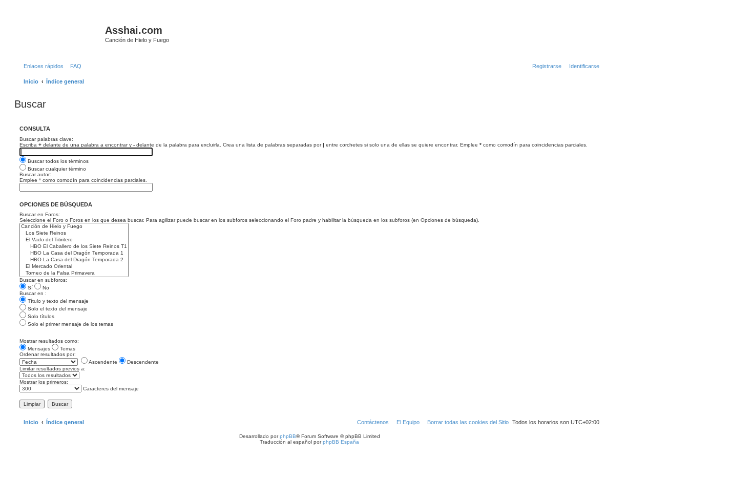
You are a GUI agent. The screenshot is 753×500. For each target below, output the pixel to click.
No (45, 287)
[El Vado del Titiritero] (74, 240)
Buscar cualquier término (56, 169)
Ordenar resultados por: (47, 354)
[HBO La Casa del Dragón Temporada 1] (74, 253)
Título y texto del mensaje (57, 301)
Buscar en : (33, 293)
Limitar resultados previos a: (52, 368)
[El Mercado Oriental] (74, 266)
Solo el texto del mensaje (57, 308)
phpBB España (341, 442)
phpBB (288, 436)
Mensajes (38, 348)
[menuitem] (73, 66)
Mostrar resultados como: (49, 341)
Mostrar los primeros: (43, 382)
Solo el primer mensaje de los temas (69, 324)
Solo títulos (40, 316)
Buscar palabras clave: (46, 139)
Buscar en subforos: (43, 280)
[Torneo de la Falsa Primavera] (74, 273)
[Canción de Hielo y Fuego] (74, 226)
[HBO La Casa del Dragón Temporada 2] (74, 260)
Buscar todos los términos (57, 161)
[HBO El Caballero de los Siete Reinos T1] (74, 246)
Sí (29, 287)
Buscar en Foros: (39, 214)
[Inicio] (61, 33)
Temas (66, 348)
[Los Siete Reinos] (74, 233)
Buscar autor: (35, 174)
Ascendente (102, 362)
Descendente (142, 362)
